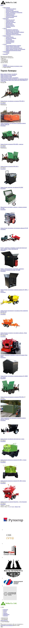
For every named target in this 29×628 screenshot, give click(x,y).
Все (19, 506)
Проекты (5, 613)
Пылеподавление (10, 17)
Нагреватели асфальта (11, 8)
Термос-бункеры (9, 10)
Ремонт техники (7, 35)
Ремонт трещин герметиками (12, 46)
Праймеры (8, 27)
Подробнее (3, 103)
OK (1, 626)
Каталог (5, 610)
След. (13, 506)
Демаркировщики (10, 15)
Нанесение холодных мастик (12, 30)
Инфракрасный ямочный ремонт (13, 50)
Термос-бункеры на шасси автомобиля (9, 77)
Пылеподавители (10, 24)
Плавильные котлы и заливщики (13, 34)
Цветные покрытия (10, 26)
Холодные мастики (10, 19)
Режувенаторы (9, 23)
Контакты (5, 54)
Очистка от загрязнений (11, 16)
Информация (6, 51)
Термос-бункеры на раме (6, 76)
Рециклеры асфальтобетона (12, 11)
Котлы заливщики (10, 40)
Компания (5, 609)
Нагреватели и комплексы (12, 29)
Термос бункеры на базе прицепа (8, 75)
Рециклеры (8, 43)
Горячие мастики (10, 21)
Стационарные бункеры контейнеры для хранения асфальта (14, 78)
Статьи (7, 52)
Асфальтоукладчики (10, 13)
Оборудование (6, 7)
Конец (16, 506)
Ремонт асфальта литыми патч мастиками (15, 49)
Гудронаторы (9, 39)
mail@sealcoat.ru (4, 620)
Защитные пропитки (10, 22)
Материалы (5, 18)
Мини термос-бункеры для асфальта (9, 74)
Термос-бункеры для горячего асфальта (15, 32)
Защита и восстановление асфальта (14, 48)
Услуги (4, 44)
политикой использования (7, 625)
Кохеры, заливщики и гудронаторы (14, 12)
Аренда (5, 28)
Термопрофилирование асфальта (13, 45)
